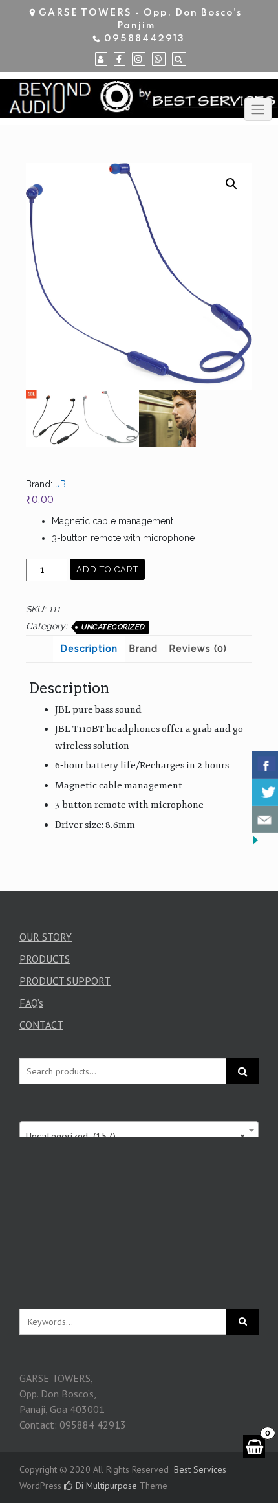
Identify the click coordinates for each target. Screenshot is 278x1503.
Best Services (200, 1469)
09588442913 (144, 38)
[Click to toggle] (258, 109)
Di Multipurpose (105, 1485)
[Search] (179, 59)
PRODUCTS (44, 958)
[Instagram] (138, 59)
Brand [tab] (143, 648)
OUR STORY (45, 936)
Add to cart (107, 569)
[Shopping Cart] (254, 1446)
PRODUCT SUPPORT (65, 980)
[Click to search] (242, 1322)
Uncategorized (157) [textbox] (135, 1136)
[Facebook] (119, 59)
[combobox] (139, 1130)
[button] (231, 183)
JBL (63, 484)
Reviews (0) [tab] (198, 648)
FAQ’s (31, 1002)
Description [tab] (89, 648)
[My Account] (101, 59)
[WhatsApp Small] (159, 59)
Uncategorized (113, 627)
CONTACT (41, 1024)
